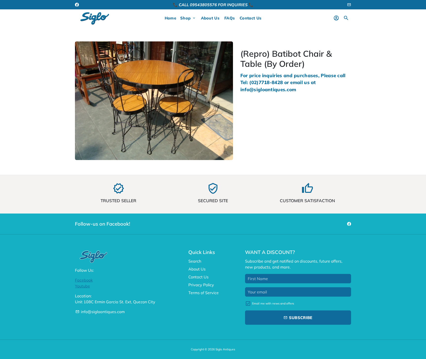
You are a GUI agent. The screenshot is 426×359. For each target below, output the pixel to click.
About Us (210, 18)
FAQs (229, 18)
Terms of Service (203, 292)
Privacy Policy (201, 284)
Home (170, 18)
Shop (188, 18)
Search (194, 261)
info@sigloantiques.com (100, 311)
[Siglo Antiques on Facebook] (77, 4)
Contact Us (250, 18)
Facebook (84, 280)
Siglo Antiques (225, 349)
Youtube (82, 286)
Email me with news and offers (273, 303)
